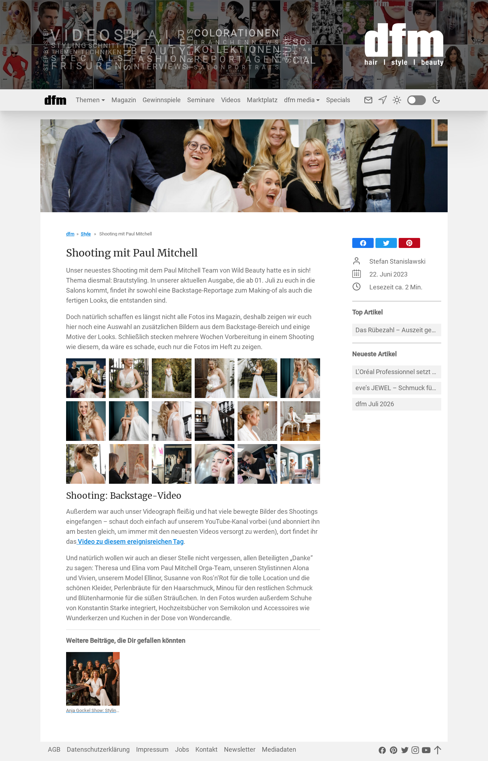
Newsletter (239, 749)
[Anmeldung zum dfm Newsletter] (382, 100)
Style (86, 234)
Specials (338, 100)
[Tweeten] (386, 243)
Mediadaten (279, 749)
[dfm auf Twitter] (404, 751)
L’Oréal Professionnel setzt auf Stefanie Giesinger (398, 371)
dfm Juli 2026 (374, 404)
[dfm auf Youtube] (426, 751)
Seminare (201, 100)
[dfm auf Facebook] (382, 751)
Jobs (182, 749)
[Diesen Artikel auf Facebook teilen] (363, 243)
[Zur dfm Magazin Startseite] (404, 44)
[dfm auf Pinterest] (393, 751)
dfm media (299, 100)
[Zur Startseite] (55, 100)
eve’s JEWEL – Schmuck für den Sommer (398, 388)
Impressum (152, 749)
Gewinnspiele (162, 100)
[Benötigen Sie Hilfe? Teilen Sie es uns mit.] (368, 100)
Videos (230, 100)
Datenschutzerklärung (98, 749)
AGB (54, 749)
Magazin (123, 100)
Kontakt (206, 749)
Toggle (416, 100)
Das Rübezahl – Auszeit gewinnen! (398, 330)
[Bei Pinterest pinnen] (409, 243)
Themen (88, 100)
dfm (70, 234)
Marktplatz (262, 100)
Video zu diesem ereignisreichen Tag (130, 541)
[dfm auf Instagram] (415, 751)
